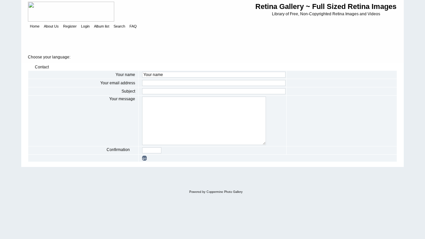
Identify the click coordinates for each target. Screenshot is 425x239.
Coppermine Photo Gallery (225, 192)
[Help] (133, 149)
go (144, 158)
